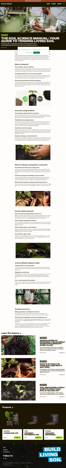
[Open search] (64, 4)
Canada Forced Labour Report (17, 463)
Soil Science (6, 452)
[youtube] (5, 458)
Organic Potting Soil (32, 218)
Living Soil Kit (26, 326)
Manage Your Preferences (29, 52)
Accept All (36, 52)
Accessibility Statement (22, 462)
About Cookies (16, 462)
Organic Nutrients (18, 132)
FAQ (4, 447)
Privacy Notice (29, 463)
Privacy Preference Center (6, 464)
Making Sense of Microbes (33, 125)
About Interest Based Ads (29, 462)
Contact (5, 449)
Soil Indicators (33, 185)
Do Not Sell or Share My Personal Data (8, 462)
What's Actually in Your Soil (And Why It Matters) (32, 319)
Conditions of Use (24, 463)
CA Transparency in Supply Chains (7, 463)
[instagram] (3, 458)
